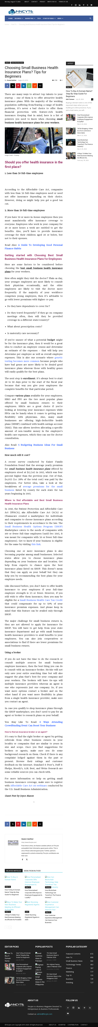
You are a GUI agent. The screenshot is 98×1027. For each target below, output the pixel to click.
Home (7, 24)
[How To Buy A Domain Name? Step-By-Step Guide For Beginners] (13, 882)
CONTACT (34, 2)
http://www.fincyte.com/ (29, 842)
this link (35, 544)
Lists (27, 912)
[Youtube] (91, 5)
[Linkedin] (79, 5)
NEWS (59, 18)
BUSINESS (18, 18)
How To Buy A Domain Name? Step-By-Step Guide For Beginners (12, 892)
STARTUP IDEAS (48, 18)
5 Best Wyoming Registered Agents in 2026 (32, 917)
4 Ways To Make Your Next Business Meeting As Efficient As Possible (13, 917)
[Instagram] (75, 5)
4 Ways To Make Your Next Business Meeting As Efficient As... (85, 156)
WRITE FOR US (51, 2)
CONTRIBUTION (73, 1025)
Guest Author (11, 80)
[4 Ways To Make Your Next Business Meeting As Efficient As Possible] (13, 907)
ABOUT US (52, 1025)
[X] (87, 5)
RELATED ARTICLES (13, 871)
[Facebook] (72, 5)
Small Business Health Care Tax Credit (41, 600)
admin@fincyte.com (44, 1014)
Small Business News (17, 62)
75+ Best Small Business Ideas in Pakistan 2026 (53, 955)
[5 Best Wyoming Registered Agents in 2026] (33, 907)
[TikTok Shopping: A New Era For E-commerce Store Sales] (71, 131)
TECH (39, 18)
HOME (10, 18)
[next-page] (10, 927)
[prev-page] (6, 927)
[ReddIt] (34, 85)
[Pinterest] (83, 5)
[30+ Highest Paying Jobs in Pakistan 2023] (40, 968)
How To (13, 24)
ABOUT (26, 2)
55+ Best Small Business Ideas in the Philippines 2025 (54, 976)
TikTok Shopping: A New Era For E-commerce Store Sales (85, 131)
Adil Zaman (70, 99)
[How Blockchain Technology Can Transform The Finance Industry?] (54, 882)
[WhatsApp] (29, 85)
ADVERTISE (61, 1025)
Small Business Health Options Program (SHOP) (34, 526)
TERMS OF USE (63, 2)
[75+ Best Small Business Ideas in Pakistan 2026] (40, 957)
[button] (90, 18)
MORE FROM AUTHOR (32, 871)
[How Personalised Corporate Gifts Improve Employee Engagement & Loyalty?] (33, 882)
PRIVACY (42, 2)
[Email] (40, 85)
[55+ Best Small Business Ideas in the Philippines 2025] (40, 979)
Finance (48, 887)
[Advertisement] (49, 43)
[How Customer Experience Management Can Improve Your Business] (54, 907)
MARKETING (29, 18)
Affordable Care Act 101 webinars (28, 785)
